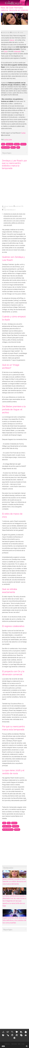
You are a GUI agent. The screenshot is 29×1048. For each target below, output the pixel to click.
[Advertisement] (14, 187)
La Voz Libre (8, 139)
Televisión (17, 144)
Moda (8, 823)
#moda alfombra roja (8, 829)
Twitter (23, 133)
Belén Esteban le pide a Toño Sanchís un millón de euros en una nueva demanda (14, 881)
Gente (3, 144)
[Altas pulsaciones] (3, 1032)
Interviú (11, 40)
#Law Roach (15, 826)
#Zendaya (17, 829)
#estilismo (14, 823)
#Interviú (13, 147)
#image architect (7, 826)
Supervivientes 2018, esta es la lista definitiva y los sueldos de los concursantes (14, 920)
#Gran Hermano (5, 147)
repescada (17, 51)
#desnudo (23, 144)
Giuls (5, 51)
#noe (18, 147)
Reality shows (9, 144)
